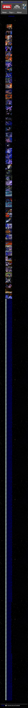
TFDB (2, 705)
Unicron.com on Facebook (13, 705)
